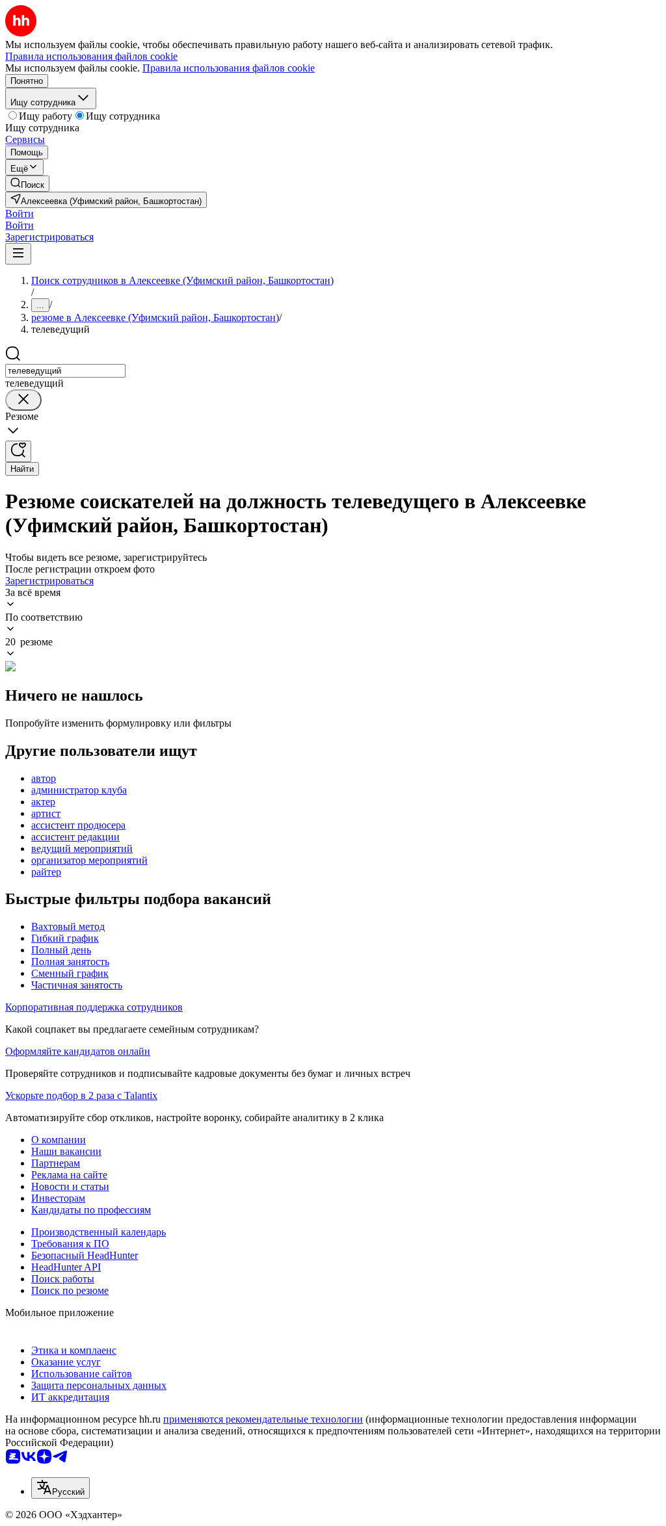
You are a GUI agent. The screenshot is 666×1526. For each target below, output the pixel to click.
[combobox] (65, 371)
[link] (27, 183)
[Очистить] (23, 400)
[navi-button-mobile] (18, 254)
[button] (19, 213)
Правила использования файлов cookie (228, 67)
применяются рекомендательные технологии (263, 1419)
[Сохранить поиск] (18, 451)
